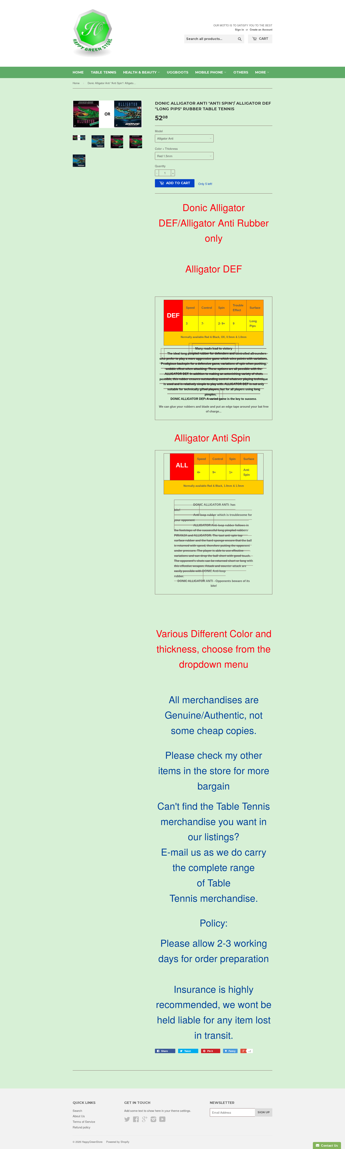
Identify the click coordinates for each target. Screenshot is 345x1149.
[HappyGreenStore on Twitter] (127, 1120)
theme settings (180, 1110)
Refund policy (81, 1127)
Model (159, 131)
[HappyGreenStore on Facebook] (136, 1120)
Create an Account (261, 29)
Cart (263, 39)
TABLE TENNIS (103, 72)
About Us (79, 1116)
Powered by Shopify (117, 1142)
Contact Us (328, 1145)
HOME (78, 72)
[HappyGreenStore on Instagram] (154, 1120)
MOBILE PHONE (209, 72)
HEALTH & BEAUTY (140, 72)
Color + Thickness (166, 149)
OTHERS (240, 72)
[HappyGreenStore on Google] (145, 1120)
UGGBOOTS (177, 72)
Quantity (160, 166)
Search (77, 1110)
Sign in (239, 29)
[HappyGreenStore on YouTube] (162, 1120)
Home (76, 83)
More (261, 72)
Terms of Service (84, 1121)
